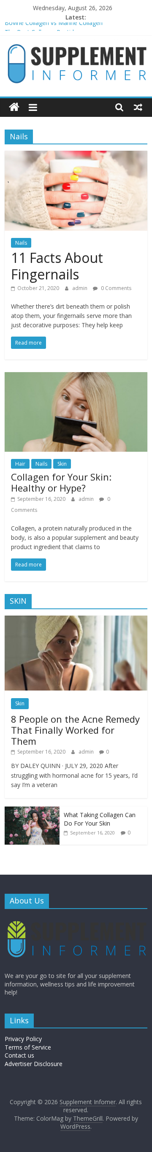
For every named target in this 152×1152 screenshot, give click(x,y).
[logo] (76, 919)
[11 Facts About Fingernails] (76, 155)
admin (80, 288)
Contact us (19, 1055)
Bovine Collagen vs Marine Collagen (54, 27)
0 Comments (115, 288)
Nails (21, 242)
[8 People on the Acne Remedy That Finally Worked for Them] (76, 620)
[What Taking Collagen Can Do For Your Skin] (32, 811)
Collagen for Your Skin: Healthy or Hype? (61, 482)
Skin (62, 463)
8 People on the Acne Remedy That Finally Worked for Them (75, 730)
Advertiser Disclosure (33, 1064)
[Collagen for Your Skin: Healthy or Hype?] (76, 377)
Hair (20, 463)
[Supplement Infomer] (14, 107)
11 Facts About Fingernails (57, 266)
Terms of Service (28, 1047)
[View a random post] (138, 107)
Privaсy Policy (23, 1039)
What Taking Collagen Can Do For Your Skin (100, 819)
